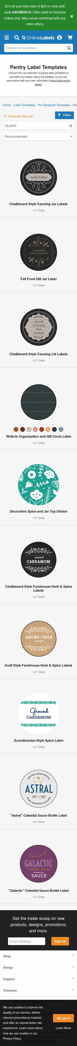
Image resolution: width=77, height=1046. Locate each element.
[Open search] (69, 48)
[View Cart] (69, 37)
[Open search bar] (16, 37)
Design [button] (8, 967)
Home (7, 105)
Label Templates (24, 105)
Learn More (63, 1028)
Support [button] (9, 979)
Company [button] (10, 990)
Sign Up (60, 941)
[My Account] (59, 37)
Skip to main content (15, 21)
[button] (6, 37)
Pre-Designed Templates (54, 105)
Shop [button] (7, 956)
